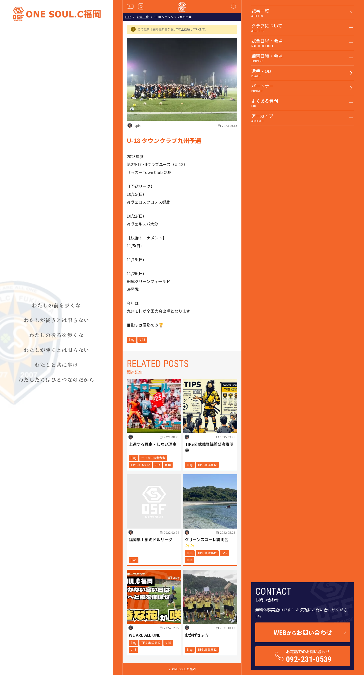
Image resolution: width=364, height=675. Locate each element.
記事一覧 (143, 17)
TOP (128, 17)
